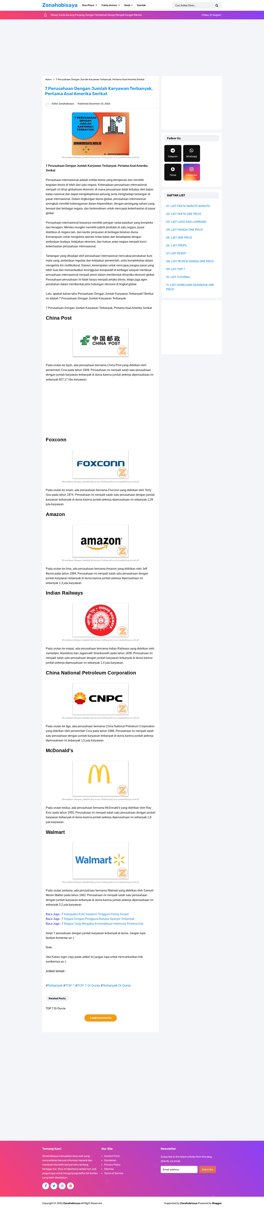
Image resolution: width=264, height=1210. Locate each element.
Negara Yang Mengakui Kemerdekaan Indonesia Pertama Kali (103, 923)
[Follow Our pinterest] (70, 1186)
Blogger (217, 1203)
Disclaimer (110, 1160)
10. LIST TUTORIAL (178, 277)
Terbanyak (55, 985)
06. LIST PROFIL (176, 245)
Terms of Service (113, 1173)
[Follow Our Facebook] (45, 1186)
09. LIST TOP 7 (175, 269)
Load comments (100, 1017)
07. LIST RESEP (176, 253)
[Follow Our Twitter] (53, 1186)
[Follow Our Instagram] (62, 1186)
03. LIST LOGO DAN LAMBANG (186, 221)
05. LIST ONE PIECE (179, 237)
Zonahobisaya (188, 1203)
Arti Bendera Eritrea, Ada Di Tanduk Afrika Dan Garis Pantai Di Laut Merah (92, 15)
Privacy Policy (112, 1164)
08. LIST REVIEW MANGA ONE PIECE (190, 261)
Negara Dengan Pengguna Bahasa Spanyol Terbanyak (99, 918)
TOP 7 (70, 985)
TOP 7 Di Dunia (88, 985)
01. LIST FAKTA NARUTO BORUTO (188, 206)
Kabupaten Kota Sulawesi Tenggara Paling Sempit (96, 914)
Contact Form (112, 1156)
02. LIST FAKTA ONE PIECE (183, 214)
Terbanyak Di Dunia (117, 985)
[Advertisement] (132, 48)
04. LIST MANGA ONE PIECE (184, 229)
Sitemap (109, 1169)
